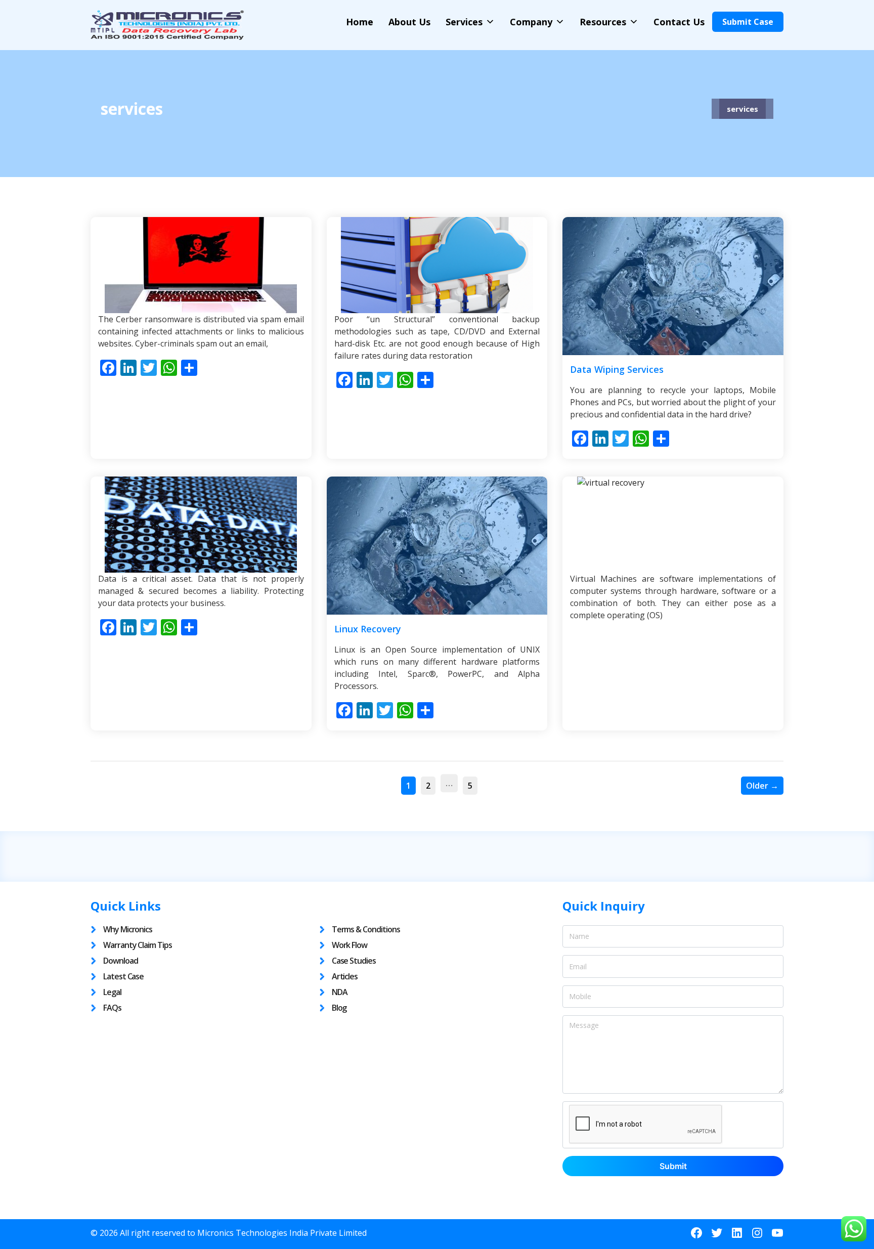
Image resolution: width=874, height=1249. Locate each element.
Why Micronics (127, 929)
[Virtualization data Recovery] (672, 525)
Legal (112, 992)
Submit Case (747, 21)
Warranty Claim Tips (137, 945)
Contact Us (679, 22)
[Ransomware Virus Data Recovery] (201, 265)
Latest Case (123, 976)
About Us (409, 22)
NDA (339, 992)
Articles (345, 976)
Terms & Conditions (366, 929)
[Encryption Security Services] (201, 525)
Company (531, 22)
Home (359, 22)
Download (120, 961)
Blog (339, 1008)
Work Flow (349, 945)
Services (464, 22)
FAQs (112, 1008)
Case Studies (354, 961)
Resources (603, 22)
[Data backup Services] (437, 265)
